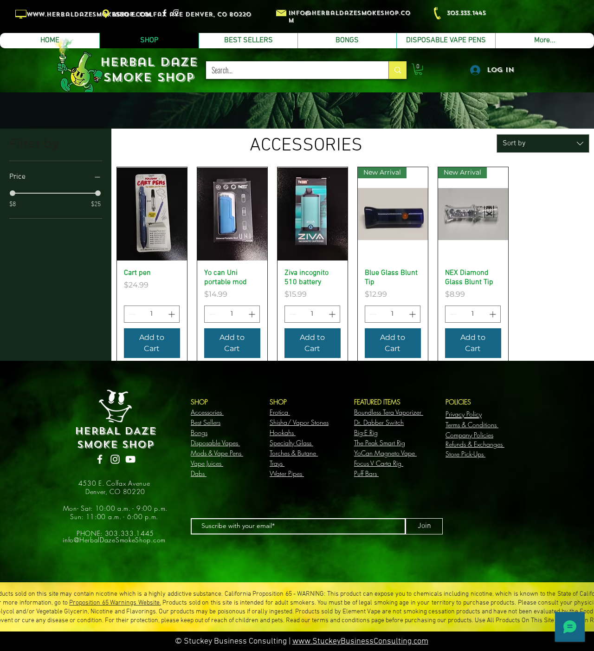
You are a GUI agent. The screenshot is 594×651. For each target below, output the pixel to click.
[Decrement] (131, 314)
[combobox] (543, 143)
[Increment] (172, 314)
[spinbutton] (152, 314)
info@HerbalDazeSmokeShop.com (114, 539)
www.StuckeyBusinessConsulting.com (360, 641)
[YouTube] (130, 459)
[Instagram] (115, 459)
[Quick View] (152, 213)
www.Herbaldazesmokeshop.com (88, 14)
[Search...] (397, 70)
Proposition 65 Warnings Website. (115, 603)
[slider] (12, 193)
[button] (418, 69)
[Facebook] (100, 459)
